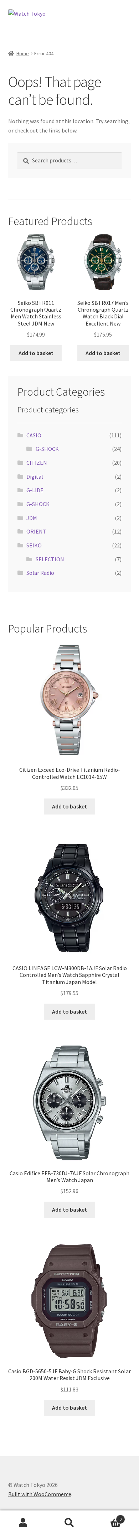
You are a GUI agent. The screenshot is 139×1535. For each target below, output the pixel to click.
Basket (107, 1516)
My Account (23, 1523)
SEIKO (34, 545)
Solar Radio (40, 572)
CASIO (33, 435)
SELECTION (50, 559)
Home (22, 53)
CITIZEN (36, 462)
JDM (31, 517)
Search (69, 1523)
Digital (34, 476)
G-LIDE (34, 490)
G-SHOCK (47, 448)
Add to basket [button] (36, 353)
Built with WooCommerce (39, 1494)
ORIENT (36, 531)
